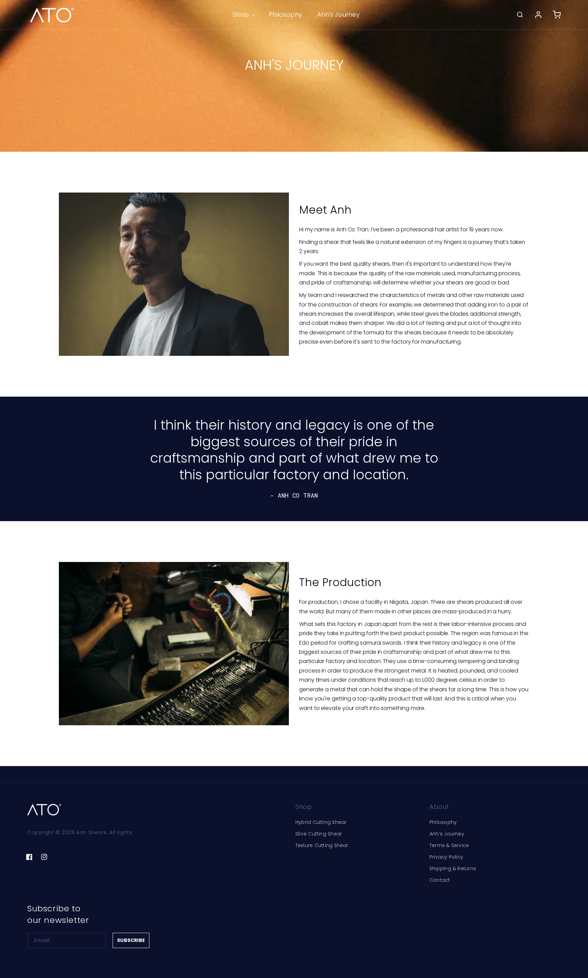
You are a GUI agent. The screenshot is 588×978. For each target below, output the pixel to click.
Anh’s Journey (446, 833)
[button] (243, 14)
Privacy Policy (446, 856)
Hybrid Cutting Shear (320, 822)
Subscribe (131, 940)
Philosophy (443, 822)
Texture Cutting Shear (321, 845)
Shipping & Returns (452, 868)
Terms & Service (449, 845)
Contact (439, 880)
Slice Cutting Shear (318, 833)
